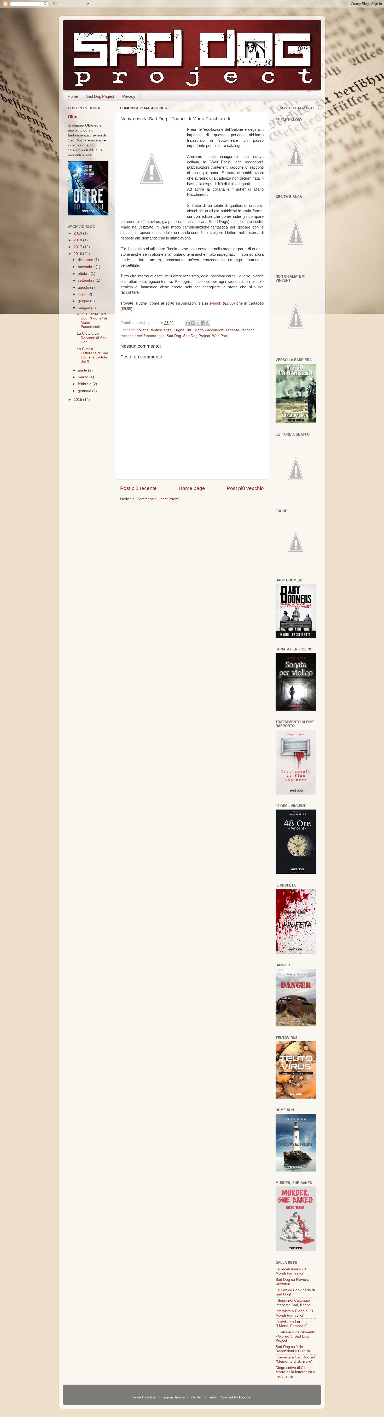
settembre (87, 280)
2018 (78, 240)
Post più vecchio (245, 488)
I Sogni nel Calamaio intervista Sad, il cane (293, 1303)
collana (143, 330)
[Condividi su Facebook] (202, 323)
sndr (212, 1397)
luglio (83, 294)
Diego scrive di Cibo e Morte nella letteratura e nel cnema (295, 1372)
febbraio (85, 384)
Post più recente (138, 488)
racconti (247, 330)
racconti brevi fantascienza (142, 336)
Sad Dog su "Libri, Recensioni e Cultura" (293, 1349)
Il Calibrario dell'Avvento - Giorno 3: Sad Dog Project (295, 1336)
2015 (78, 400)
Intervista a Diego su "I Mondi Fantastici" (294, 1313)
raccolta (232, 330)
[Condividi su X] (197, 323)
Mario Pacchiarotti (209, 330)
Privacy (128, 96)
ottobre (84, 274)
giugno (84, 301)
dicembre (86, 260)
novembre (87, 267)
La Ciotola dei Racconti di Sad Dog (92, 338)
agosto (84, 287)
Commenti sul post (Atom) (158, 499)
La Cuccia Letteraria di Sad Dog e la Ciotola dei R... (92, 355)
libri (189, 330)
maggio (84, 308)
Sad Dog (174, 336)
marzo (83, 377)
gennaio (85, 391)
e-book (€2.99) (222, 303)
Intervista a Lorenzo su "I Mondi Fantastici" (294, 1324)
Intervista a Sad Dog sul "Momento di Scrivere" (295, 1359)
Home (73, 96)
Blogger (245, 1397)
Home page (192, 488)
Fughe (179, 330)
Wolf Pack (220, 336)
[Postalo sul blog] (192, 323)
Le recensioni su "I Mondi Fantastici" (291, 1271)
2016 (78, 254)
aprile (83, 370)
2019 (78, 233)
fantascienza (161, 330)
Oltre (72, 117)
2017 (78, 247)
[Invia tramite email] (187, 323)
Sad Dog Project (100, 96)
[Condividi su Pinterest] (207, 323)
